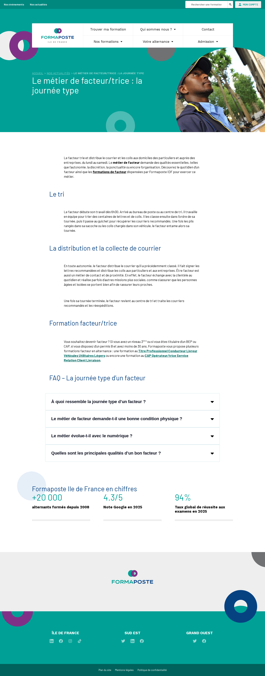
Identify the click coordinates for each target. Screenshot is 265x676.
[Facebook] (61, 642)
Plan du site (105, 670)
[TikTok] (79, 642)
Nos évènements (14, 4)
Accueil (37, 73)
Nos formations (106, 42)
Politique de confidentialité (152, 670)
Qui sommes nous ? (156, 29)
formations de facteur (109, 172)
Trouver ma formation (108, 29)
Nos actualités (38, 4)
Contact (208, 29)
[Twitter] (123, 642)
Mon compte (250, 4)
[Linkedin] (52, 642)
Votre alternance (156, 42)
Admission (206, 42)
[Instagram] (70, 642)
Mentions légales (124, 670)
